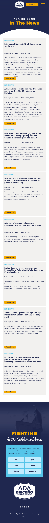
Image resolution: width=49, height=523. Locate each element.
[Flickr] (28, 506)
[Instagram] (20, 506)
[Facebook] (22, 506)
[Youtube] (26, 506)
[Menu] (43, 5)
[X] (24, 506)
